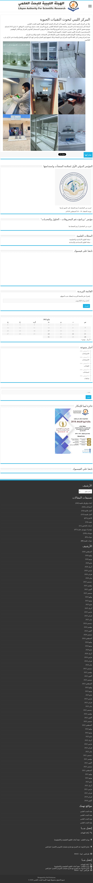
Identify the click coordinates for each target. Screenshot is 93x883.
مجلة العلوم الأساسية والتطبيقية (79, 239)
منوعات (89, 533)
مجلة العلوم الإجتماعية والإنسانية (79, 242)
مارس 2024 (88, 657)
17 (49, 331)
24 (49, 334)
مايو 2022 (89, 736)
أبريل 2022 (88, 740)
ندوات (90, 537)
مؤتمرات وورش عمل (85, 529)
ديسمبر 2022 (87, 710)
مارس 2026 (88, 570)
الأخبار (90, 518)
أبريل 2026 (88, 567)
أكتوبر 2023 (88, 676)
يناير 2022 (88, 751)
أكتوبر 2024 (88, 631)
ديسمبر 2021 (87, 755)
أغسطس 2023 (87, 684)
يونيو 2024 (88, 646)
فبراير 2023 (88, 702)
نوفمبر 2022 (88, 714)
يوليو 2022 (88, 729)
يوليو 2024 (88, 642)
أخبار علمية (88, 514)
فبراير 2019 (88, 797)
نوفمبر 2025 (88, 586)
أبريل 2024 (88, 653)
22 (73, 334)
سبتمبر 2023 (88, 680)
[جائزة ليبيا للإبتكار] (73, 431)
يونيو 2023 (88, 691)
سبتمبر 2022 (88, 721)
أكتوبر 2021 (88, 763)
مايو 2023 (89, 695)
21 (85, 334)
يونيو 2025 (88, 601)
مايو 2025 (89, 604)
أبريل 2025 (88, 608)
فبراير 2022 (88, 748)
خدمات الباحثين (87, 526)
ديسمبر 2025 (87, 582)
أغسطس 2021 (87, 770)
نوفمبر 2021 (88, 759)
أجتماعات (89, 507)
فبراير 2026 (88, 574)
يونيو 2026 (88, 559)
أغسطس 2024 (87, 638)
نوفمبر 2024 (88, 627)
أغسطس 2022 (87, 725)
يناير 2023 (88, 706)
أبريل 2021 (88, 785)
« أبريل (89, 339)
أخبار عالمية (88, 511)
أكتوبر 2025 (88, 589)
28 (85, 337)
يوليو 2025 (88, 597)
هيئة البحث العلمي (86, 811)
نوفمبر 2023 (88, 672)
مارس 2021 (88, 789)
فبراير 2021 (88, 793)
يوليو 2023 (88, 687)
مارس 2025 (88, 612)
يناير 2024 (88, 665)
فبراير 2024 (88, 661)
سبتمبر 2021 (88, 767)
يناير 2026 (88, 578)
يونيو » (83, 339)
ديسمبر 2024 (87, 623)
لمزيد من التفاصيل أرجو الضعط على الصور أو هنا (75, 208)
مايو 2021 (89, 782)
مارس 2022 (88, 744)
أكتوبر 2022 (88, 718)
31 (49, 337)
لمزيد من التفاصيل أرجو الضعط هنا (80, 226)
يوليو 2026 (88, 555)
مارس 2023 (88, 699)
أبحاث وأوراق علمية (85, 503)
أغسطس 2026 (87, 552)
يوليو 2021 (88, 774)
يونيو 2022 (88, 733)
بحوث (90, 522)
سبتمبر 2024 (88, 635)
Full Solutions (50, 877)
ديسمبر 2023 (87, 668)
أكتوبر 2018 (88, 800)
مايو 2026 (89, 563)
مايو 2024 (89, 650)
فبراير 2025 (88, 616)
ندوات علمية (88, 541)
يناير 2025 (88, 619)
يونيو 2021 (88, 778)
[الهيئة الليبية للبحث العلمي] (46, 6)
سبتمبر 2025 (88, 593)
